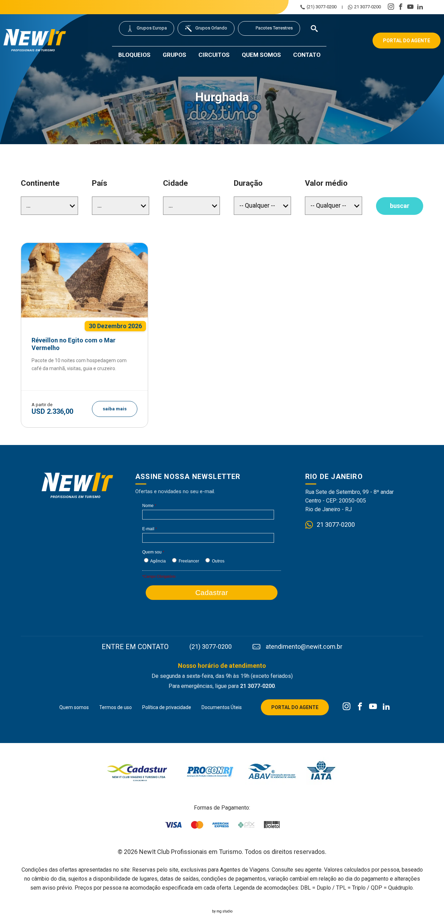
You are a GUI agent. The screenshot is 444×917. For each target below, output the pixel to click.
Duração (248, 183)
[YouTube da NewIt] (373, 706)
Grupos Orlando (211, 27)
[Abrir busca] (314, 28)
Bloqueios (134, 54)
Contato (307, 54)
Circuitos (214, 54)
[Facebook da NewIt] (360, 706)
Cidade (175, 183)
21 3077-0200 (367, 7)
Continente (40, 183)
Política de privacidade (166, 707)
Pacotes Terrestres (274, 27)
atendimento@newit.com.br (304, 646)
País (99, 183)
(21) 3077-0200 (321, 7)
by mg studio (222, 911)
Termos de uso (115, 707)
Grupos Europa (152, 27)
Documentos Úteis (222, 707)
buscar (399, 205)
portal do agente (406, 40)
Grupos (174, 54)
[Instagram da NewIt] (347, 706)
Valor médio (326, 183)
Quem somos (261, 54)
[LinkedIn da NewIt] (386, 706)
